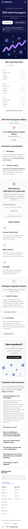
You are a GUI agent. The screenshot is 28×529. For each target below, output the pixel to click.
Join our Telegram (15, 357)
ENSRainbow (4, 493)
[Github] (5, 524)
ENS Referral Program (6, 499)
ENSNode (3, 490)
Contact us (16, 490)
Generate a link (8, 22)
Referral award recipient (9, 204)
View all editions (20, 22)
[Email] (16, 524)
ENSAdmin (3, 496)
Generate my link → (9, 333)
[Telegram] (13, 524)
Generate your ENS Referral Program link (14, 168)
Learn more (19, 216)
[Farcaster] (8, 524)
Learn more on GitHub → (10, 312)
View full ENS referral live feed (14, 110)
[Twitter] (2, 524)
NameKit (3, 513)
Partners (16, 496)
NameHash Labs (14, 526)
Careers (16, 493)
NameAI (3, 507)
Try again (14, 139)
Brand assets (17, 499)
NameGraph (4, 504)
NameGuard (4, 510)
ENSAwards (4, 502)
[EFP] (10, 524)
